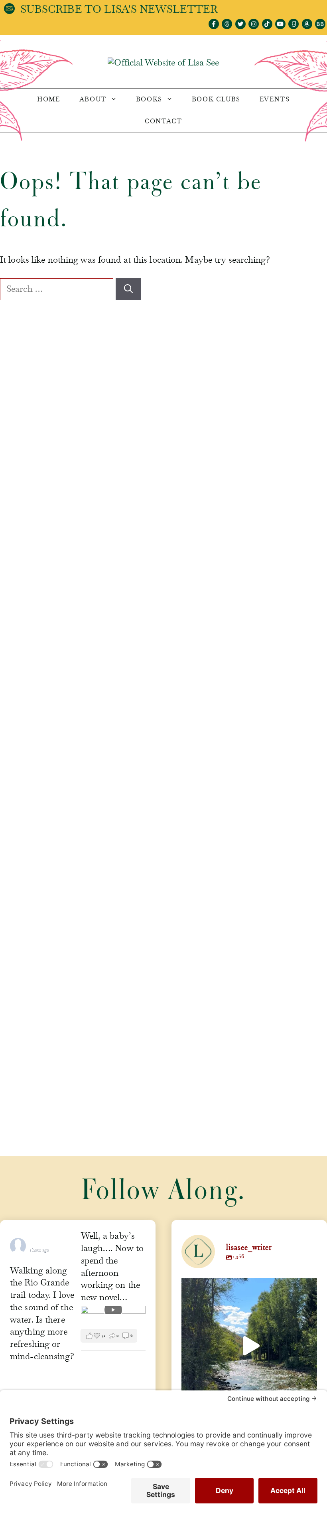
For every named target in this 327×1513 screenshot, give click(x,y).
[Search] (128, 289)
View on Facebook (99, 1321)
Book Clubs (216, 99)
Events (275, 99)
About (92, 99)
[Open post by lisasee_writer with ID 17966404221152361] (249, 1346)
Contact (163, 121)
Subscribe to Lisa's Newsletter (119, 9)
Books (149, 99)
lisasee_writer (247, 1285)
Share (129, 1321)
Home (48, 99)
